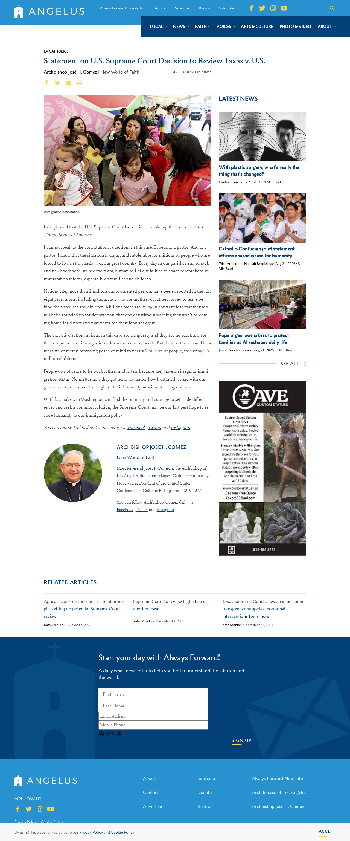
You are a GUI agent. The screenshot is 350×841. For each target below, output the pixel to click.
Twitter (142, 509)
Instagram (165, 509)
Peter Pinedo (142, 621)
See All (290, 363)
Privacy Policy (91, 832)
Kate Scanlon (53, 625)
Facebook (125, 509)
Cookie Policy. (123, 832)
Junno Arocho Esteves (235, 350)
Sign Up (242, 740)
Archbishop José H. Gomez (70, 72)
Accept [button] (327, 831)
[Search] (332, 8)
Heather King (228, 182)
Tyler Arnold (228, 264)
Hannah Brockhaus (258, 264)
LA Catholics (56, 51)
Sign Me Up (109, 732)
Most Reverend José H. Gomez (144, 468)
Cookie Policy (52, 821)
